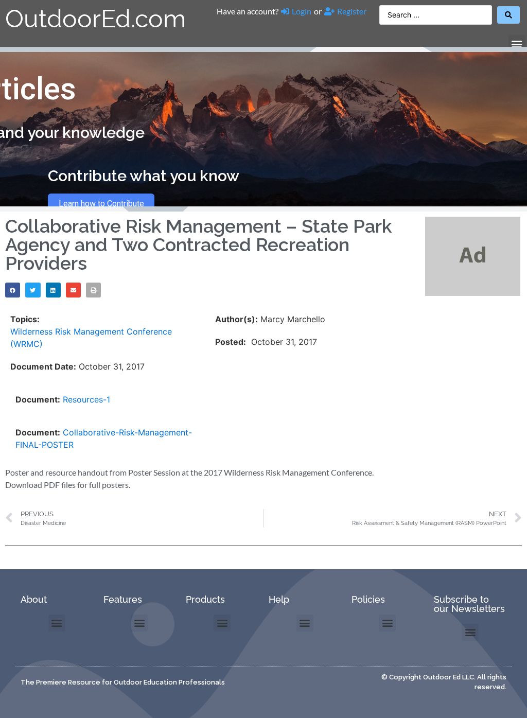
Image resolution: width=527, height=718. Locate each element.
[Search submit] (508, 15)
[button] (516, 43)
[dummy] (472, 293)
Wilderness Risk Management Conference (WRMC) (91, 337)
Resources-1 (86, 399)
